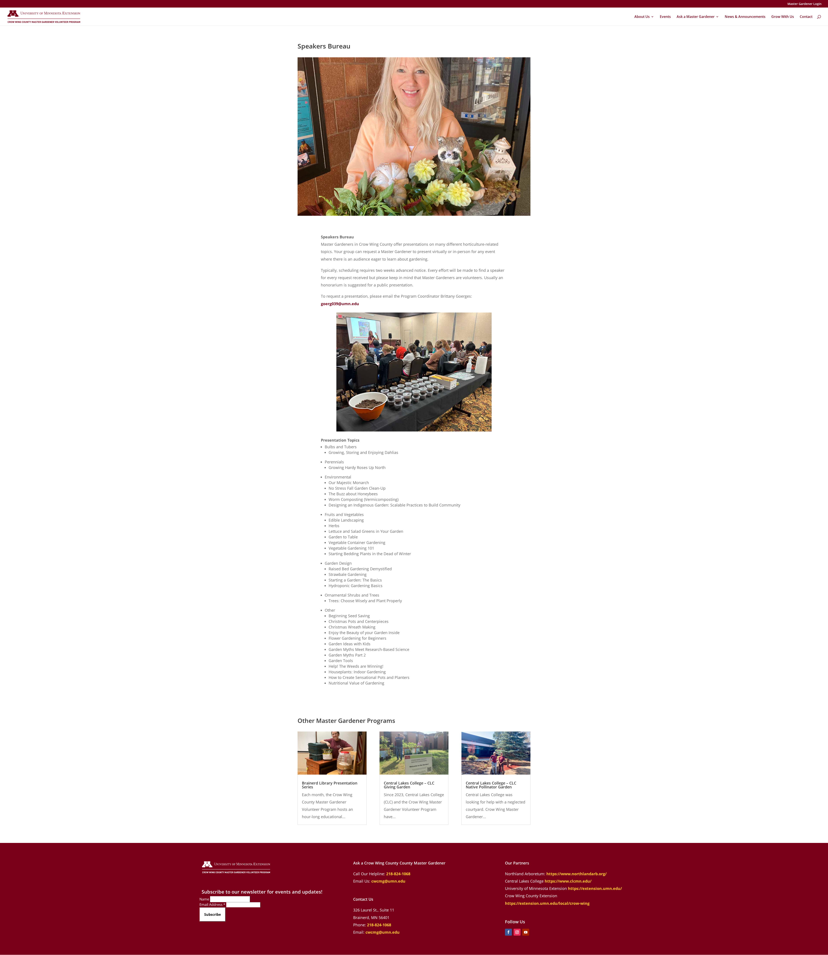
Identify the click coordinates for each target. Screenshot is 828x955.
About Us (642, 17)
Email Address (212, 904)
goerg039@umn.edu (340, 303)
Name (204, 899)
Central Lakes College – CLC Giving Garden (409, 784)
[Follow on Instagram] (517, 932)
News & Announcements (745, 17)
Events (665, 17)
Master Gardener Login (804, 4)
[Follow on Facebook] (508, 932)
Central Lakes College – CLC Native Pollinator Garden (491, 784)
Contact (806, 17)
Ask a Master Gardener (696, 17)
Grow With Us (782, 17)
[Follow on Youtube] (525, 932)
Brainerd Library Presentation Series (329, 784)
